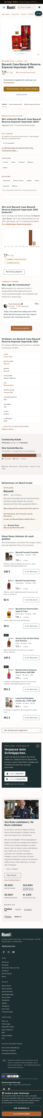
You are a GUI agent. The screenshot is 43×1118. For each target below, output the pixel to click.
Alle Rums (5, 962)
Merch (4, 976)
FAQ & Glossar (7, 989)
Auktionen (5, 971)
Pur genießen (8, 143)
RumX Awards (7, 973)
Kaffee (5, 167)
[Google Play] (9, 1089)
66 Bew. (25, 647)
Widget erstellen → (8, 429)
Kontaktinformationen (9, 1053)
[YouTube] (13, 952)
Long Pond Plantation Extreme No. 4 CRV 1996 (26, 699)
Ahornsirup (6, 180)
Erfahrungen (6, 1024)
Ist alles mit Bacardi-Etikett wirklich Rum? (20, 519)
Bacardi (6, 364)
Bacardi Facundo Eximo (26, 581)
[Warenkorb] (39, 7)
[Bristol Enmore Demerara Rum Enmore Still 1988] (9, 674)
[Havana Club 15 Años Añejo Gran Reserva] (9, 642)
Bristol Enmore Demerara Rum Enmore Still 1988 (26, 671)
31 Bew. (25, 706)
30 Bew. (25, 678)
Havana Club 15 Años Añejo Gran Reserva (27, 639)
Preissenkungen (7, 1012)
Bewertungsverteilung (32, 104)
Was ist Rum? (6, 986)
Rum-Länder (6, 997)
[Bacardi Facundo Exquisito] (9, 556)
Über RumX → (13, 875)
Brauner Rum (8, 61)
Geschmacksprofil (15, 104)
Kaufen (4, 104)
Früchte (5, 162)
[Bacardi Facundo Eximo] (9, 584)
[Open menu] (4, 7)
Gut (11, 72)
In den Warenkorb (31, 571)
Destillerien (5, 1000)
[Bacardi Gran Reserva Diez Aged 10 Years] (9, 613)
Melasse (30, 162)
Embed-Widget (7, 1035)
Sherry (13, 162)
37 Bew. (25, 560)
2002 (5, 421)
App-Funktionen (7, 1030)
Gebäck (29, 180)
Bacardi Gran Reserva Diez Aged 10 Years (27, 610)
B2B (3, 1032)
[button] (21, 38)
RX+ (3, 1038)
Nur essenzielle (21, 1108)
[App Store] (4, 1089)
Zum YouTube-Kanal (13, 880)
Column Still (8, 392)
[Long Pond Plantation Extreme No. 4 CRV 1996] (9, 702)
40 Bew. (25, 589)
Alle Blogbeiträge (8, 994)
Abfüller (4, 1003)
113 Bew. (26, 617)
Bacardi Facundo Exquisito (27, 552)
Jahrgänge (5, 1006)
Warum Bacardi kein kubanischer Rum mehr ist (21, 510)
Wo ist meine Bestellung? (10, 1048)
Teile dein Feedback (9, 1050)
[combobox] (26, 7)
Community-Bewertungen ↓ (26, 72)
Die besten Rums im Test (10, 968)
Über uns (5, 1021)
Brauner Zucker (18, 180)
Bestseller (5, 965)
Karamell (22, 162)
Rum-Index (5, 1009)
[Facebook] (4, 952)
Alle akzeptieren (21, 1114)
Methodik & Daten (8, 1027)
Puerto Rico (8, 357)
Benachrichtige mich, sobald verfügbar (22, 89)
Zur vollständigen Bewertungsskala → (18, 224)
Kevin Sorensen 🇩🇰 (15, 304)
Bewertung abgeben (14, 272)
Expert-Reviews (7, 991)
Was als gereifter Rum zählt (15, 527)
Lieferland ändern (21, 94)
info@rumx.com (8, 946)
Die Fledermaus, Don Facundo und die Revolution (18, 515)
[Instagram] (9, 952)
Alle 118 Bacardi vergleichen (21, 730)
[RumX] (11, 7)
